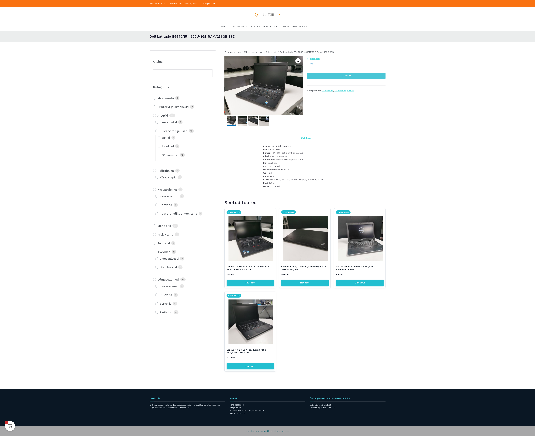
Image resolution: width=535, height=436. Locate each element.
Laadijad (168, 146)
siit (329, 405)
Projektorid (165, 234)
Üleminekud (168, 267)
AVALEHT (225, 26)
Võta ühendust (300, 26)
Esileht (228, 52)
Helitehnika (165, 170)
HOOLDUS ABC (270, 26)
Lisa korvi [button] (250, 283)
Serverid (166, 303)
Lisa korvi (346, 76)
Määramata (165, 98)
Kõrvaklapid (168, 177)
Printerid (166, 205)
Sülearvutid (271, 52)
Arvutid (237, 52)
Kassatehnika (167, 189)
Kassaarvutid (169, 196)
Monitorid (164, 225)
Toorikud (163, 243)
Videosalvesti (169, 258)
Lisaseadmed (169, 286)
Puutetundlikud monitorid (178, 213)
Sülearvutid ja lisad (253, 52)
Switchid (166, 312)
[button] (245, 26)
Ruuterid (166, 295)
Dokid (166, 137)
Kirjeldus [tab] (306, 138)
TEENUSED (238, 26)
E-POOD (285, 26)
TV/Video (163, 252)
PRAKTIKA (255, 26)
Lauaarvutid (168, 122)
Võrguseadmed (168, 279)
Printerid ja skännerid (173, 107)
